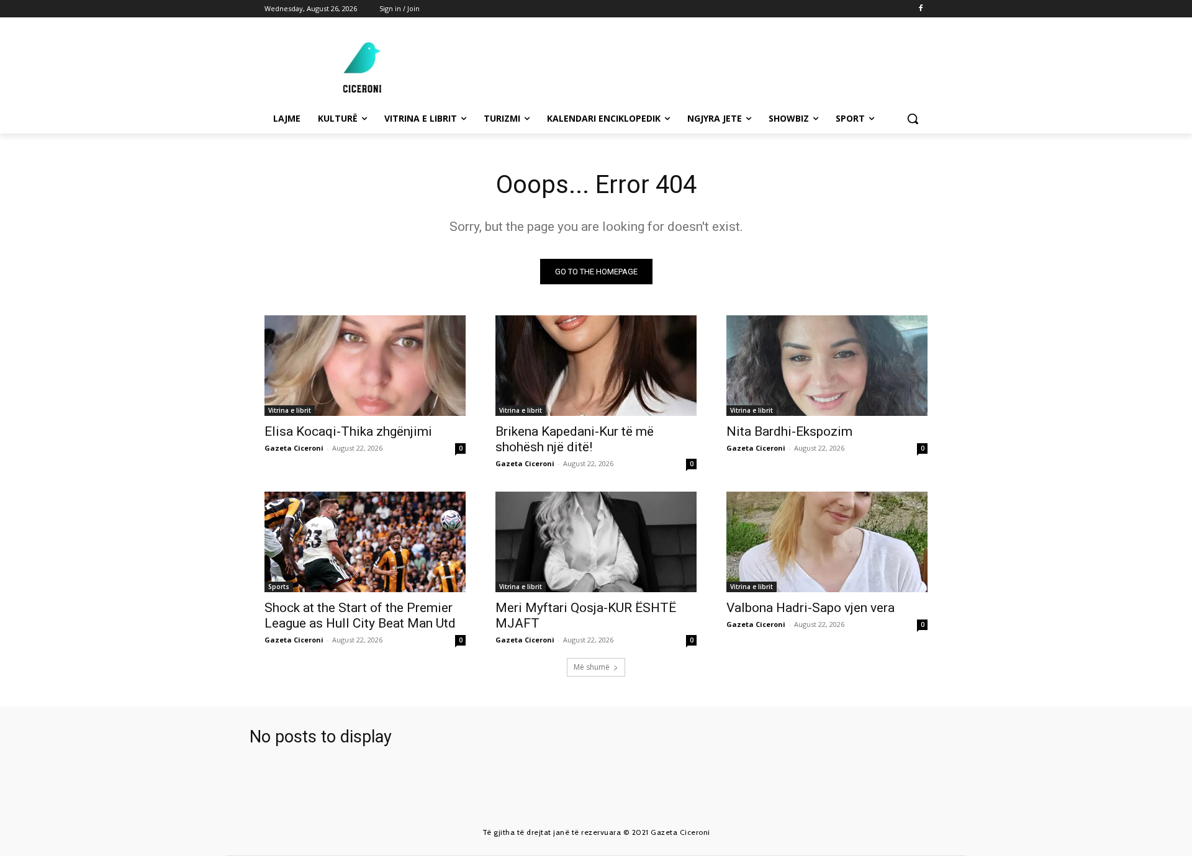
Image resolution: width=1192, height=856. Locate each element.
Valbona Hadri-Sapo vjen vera (810, 607)
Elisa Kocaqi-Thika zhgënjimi (348, 431)
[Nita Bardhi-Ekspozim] (827, 365)
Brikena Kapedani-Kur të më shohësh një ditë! (574, 439)
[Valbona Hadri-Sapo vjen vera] (827, 542)
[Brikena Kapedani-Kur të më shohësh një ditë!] (596, 365)
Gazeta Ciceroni (293, 448)
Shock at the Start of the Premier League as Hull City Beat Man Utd (360, 615)
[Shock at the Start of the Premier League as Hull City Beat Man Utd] (365, 542)
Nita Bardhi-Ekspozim (789, 431)
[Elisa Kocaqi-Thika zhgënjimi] (365, 365)
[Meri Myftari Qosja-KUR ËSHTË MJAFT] (596, 542)
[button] (913, 118)
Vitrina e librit (289, 410)
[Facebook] (920, 9)
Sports (278, 586)
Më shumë (592, 667)
